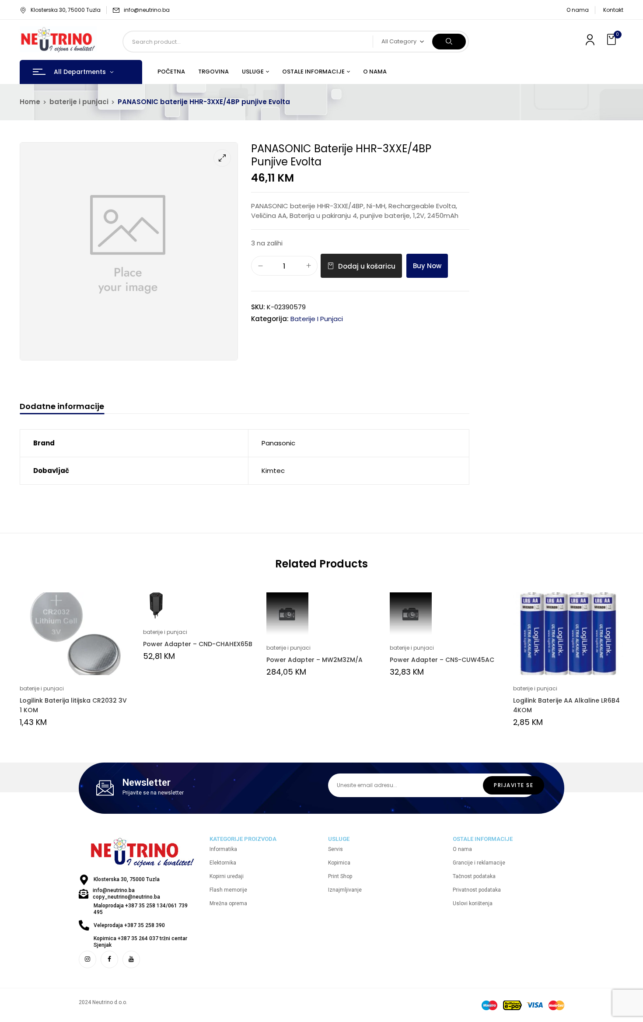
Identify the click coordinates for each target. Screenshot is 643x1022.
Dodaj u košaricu (366, 266)
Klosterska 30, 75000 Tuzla (66, 10)
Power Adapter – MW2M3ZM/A (314, 659)
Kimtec (273, 470)
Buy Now (427, 265)
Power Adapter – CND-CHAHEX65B (197, 644)
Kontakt (613, 10)
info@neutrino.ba (147, 10)
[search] (449, 41)
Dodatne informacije (62, 407)
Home (30, 101)
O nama (577, 10)
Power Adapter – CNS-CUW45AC (442, 659)
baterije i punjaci (78, 101)
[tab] (62, 407)
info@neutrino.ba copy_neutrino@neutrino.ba (126, 893)
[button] (612, 39)
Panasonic (278, 443)
